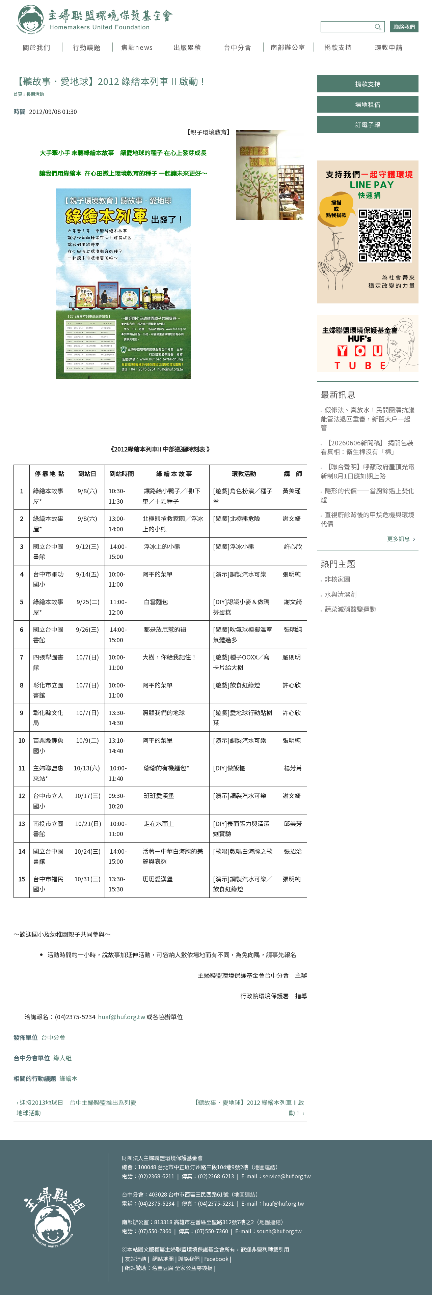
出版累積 (187, 47)
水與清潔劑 (341, 593)
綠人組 (62, 1057)
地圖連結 (264, 1167)
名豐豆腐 (162, 1268)
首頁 (18, 94)
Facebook (216, 1259)
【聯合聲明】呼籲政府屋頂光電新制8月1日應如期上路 (367, 471)
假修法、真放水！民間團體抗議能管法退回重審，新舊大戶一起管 (367, 418)
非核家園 (337, 578)
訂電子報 (368, 124)
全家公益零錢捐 (194, 1268)
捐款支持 (338, 47)
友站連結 (135, 1259)
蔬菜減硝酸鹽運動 (350, 608)
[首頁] (95, 19)
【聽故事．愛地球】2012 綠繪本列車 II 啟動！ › (248, 1107)
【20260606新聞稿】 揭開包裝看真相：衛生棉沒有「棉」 (367, 447)
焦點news (137, 47)
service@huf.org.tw (287, 1176)
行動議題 (87, 47)
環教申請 (389, 47)
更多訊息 (399, 538)
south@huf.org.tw (279, 1231)
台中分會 (237, 47)
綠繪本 (68, 1078)
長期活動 (35, 94)
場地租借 (368, 104)
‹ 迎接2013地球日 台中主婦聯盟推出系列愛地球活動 (76, 1107)
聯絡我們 (404, 27)
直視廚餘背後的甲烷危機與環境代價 (367, 519)
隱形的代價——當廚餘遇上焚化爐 (367, 495)
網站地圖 (163, 1259)
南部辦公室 (288, 47)
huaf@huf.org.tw (121, 1016)
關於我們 (36, 47)
